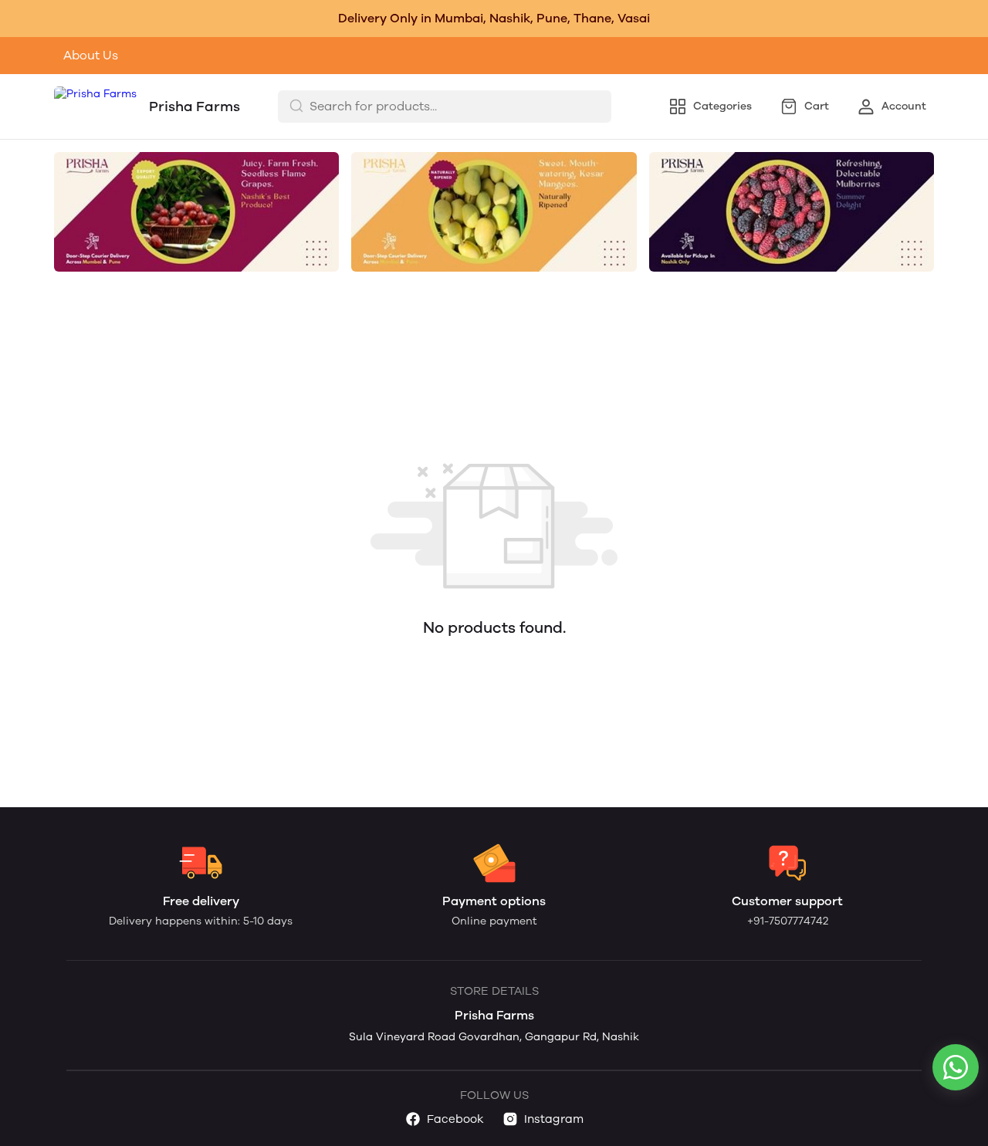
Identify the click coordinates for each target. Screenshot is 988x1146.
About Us (90, 55)
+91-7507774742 (787, 921)
